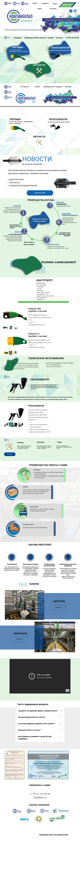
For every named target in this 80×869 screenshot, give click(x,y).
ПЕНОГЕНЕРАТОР (58, 119)
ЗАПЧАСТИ (39, 136)
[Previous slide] (6, 316)
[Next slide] (24, 316)
